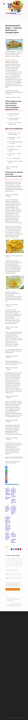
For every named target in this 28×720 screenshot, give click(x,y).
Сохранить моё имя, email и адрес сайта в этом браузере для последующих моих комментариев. (14, 584)
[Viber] (14, 473)
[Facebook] (14, 467)
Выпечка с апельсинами (11, 59)
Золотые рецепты (16, 718)
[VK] (14, 475)
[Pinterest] (14, 480)
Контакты (22, 718)
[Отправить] (14, 482)
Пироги (7, 546)
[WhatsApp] (14, 471)
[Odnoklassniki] (14, 478)
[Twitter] (14, 469)
